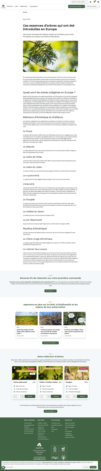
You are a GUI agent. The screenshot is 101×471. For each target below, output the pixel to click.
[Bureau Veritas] (63, 457)
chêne (30, 105)
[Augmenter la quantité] (22, 396)
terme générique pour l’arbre (36, 110)
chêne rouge (28, 243)
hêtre (25, 105)
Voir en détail (24, 373)
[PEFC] (63, 449)
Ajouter (30, 396)
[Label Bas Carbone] (55, 457)
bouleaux (51, 98)
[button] (79, 2)
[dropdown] (90, 2)
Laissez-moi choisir (8, 467)
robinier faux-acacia (65, 256)
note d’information (58, 407)
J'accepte (93, 467)
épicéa (63, 100)
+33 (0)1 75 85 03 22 (39, 457)
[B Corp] (55, 449)
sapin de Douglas (30, 203)
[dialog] (49, 465)
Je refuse (85, 467)
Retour (25, 12)
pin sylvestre (41, 98)
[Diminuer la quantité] (15, 396)
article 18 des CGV (43, 407)
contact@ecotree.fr (39, 459)
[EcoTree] (3, 6)
